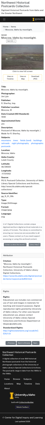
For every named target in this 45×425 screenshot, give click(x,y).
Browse (16, 379)
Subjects (27, 379)
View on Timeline (10, 77)
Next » (35, 343)
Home (5, 26)
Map (19, 384)
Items (13, 26)
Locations (8, 384)
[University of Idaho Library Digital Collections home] (22, 395)
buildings (37, 140)
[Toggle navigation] (4, 19)
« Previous (11, 343)
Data (37, 384)
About (7, 388)
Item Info (10, 41)
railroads (5, 143)
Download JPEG (35, 77)
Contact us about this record (14, 244)
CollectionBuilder (26, 402)
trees (15, 140)
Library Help (34, 244)
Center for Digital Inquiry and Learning (23, 417)
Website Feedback (22, 407)
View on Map (23, 77)
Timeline (28, 384)
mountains (6, 140)
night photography (20, 143)
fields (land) (25, 140)
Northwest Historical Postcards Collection (15, 4)
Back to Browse (24, 343)
